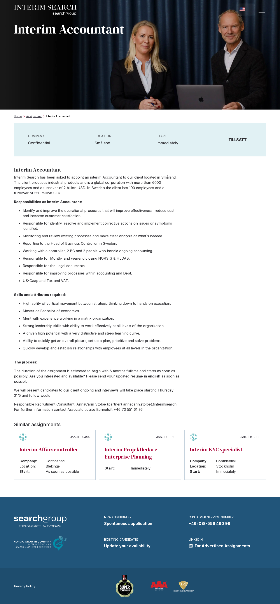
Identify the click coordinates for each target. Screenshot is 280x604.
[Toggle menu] (262, 10)
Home (18, 116)
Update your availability (127, 546)
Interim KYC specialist (216, 449)
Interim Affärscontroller (48, 449)
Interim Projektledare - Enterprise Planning (132, 453)
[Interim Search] (45, 10)
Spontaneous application (128, 523)
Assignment (34, 116)
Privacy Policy (24, 586)
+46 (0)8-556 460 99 (209, 523)
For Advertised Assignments (222, 546)
